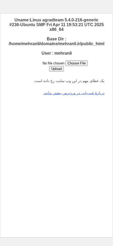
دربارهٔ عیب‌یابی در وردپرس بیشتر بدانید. (73, 93)
